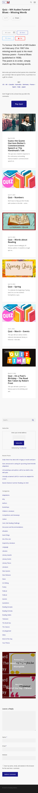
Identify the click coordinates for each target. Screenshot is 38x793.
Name (4, 737)
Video (4, 635)
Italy (18, 87)
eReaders (5, 531)
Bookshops (5, 507)
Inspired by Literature (8, 543)
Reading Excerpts (7, 607)
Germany (26, 84)
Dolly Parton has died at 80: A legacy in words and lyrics (19, 460)
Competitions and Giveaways (11, 515)
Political (4, 591)
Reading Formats (7, 611)
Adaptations (6, 495)
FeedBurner (22, 448)
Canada (11, 84)
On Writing (5, 583)
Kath (7, 116)
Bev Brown (9, 172)
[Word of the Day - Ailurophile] (19, 663)
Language (5, 547)
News (4, 579)
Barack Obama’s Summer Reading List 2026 (15, 483)
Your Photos (6, 643)
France (32, 84)
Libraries (4, 551)
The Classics (6, 627)
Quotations (5, 603)
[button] (35, 2)
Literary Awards (7, 555)
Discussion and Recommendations (12, 527)
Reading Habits (6, 615)
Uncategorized (6, 631)
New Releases (6, 575)
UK (6, 84)
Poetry (4, 587)
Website (4, 755)
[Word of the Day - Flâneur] (19, 686)
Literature (5, 567)
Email (4, 746)
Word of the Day (7, 639)
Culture (4, 519)
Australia (18, 84)
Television (5, 619)
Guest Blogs (6, 535)
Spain (14, 87)
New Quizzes (6, 571)
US (3, 84)
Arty (3, 499)
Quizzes (4, 599)
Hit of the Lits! (6, 539)
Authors (4, 503)
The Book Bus (6, 623)
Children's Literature (8, 511)
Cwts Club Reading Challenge (11, 523)
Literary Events (6, 559)
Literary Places (6, 563)
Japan (24, 87)
